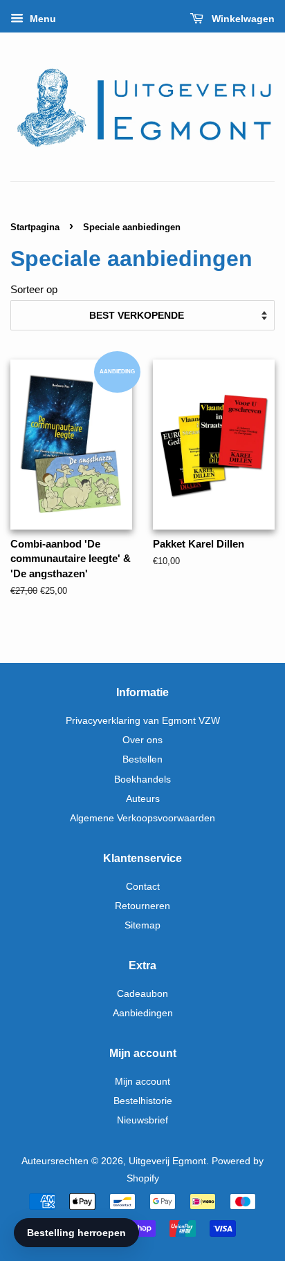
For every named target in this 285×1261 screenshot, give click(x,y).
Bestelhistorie (142, 1100)
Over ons (142, 739)
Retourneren (142, 905)
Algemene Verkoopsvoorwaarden (142, 817)
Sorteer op (33, 289)
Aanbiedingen (143, 1012)
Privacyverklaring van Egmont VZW (143, 720)
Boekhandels (142, 779)
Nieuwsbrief (142, 1119)
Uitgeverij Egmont (167, 1160)
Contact (143, 886)
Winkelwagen (242, 18)
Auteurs (143, 798)
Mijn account (142, 1081)
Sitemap (142, 925)
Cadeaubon (142, 993)
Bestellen (142, 759)
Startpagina (34, 227)
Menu (41, 18)
